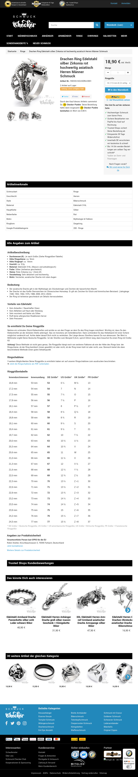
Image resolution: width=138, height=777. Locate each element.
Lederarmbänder (111, 723)
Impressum (36, 773)
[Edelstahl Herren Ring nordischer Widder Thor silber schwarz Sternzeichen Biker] (12, 116)
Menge (108, 68)
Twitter (65, 97)
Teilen (75, 97)
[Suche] (97, 25)
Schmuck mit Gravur (113, 713)
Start (9, 35)
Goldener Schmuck (112, 716)
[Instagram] (24, 724)
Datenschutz (55, 773)
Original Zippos (110, 730)
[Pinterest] (19, 724)
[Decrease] (108, 72)
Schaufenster (12, 752)
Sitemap (103, 773)
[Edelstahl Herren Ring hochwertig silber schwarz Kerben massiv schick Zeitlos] (44, 673)
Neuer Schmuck (42, 43)
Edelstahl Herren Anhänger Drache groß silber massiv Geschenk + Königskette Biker (56, 621)
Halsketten (109, 35)
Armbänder (64, 35)
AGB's (45, 773)
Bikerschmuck (77, 716)
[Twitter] (13, 724)
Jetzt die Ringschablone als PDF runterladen (29, 364)
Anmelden (125, 3)
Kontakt (114, 3)
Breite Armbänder (79, 713)
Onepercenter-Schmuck (81, 723)
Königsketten (77, 726)
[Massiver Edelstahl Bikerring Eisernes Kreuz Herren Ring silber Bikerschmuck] (98, 673)
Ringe (79, 35)
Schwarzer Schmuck (113, 719)
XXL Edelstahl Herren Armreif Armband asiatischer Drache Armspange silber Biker (91, 621)
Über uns (9, 755)
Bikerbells (108, 726)
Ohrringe (92, 35)
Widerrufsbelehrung (71, 773)
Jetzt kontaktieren (15, 546)
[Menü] (133, 750)
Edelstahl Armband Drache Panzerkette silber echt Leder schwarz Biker (21, 620)
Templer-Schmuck (46, 719)
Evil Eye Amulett (45, 730)
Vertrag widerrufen (89, 773)
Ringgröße (110, 78)
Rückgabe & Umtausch (48, 759)
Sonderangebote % (17, 43)
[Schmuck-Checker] (24, 21)
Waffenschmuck (78, 730)
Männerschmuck (27, 35)
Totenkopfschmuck (79, 719)
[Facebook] (7, 724)
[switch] (129, 766)
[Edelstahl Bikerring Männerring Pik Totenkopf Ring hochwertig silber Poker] (18, 673)
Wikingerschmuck (46, 723)
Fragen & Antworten (47, 755)
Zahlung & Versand (46, 762)
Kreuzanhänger (45, 713)
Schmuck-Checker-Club (16, 759)
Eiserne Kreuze (45, 716)
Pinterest (86, 97)
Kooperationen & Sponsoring (18, 762)
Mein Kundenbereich (47, 766)
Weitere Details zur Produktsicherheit (23, 550)
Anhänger (47, 35)
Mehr (124, 35)
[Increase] (128, 72)
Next (128, 610)
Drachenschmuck (46, 726)
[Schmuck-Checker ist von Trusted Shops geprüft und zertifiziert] (92, 754)
